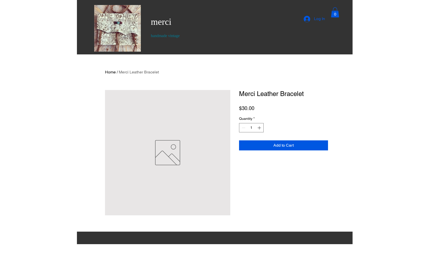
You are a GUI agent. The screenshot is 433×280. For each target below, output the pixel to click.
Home (110, 72)
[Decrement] (243, 127)
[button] (335, 12)
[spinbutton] (251, 127)
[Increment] (260, 127)
